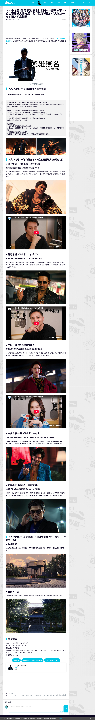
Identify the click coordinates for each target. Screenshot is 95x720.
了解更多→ (61, 718)
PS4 (12, 695)
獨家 (52, 2)
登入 (90, 2)
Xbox (23, 695)
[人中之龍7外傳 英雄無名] (36, 667)
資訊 (45, 2)
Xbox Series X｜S (38, 695)
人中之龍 (49, 695)
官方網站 (16, 660)
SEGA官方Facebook (52, 660)
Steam (19, 695)
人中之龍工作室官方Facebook (32, 660)
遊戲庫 (64, 2)
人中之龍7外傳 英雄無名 (59, 695)
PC (9, 695)
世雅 (45, 695)
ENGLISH (71, 2)
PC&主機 (10, 693)
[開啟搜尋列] (77, 2)
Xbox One (29, 695)
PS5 (15, 695)
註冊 (83, 2)
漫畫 (59, 2)
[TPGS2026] (39, 2)
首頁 (33, 2)
